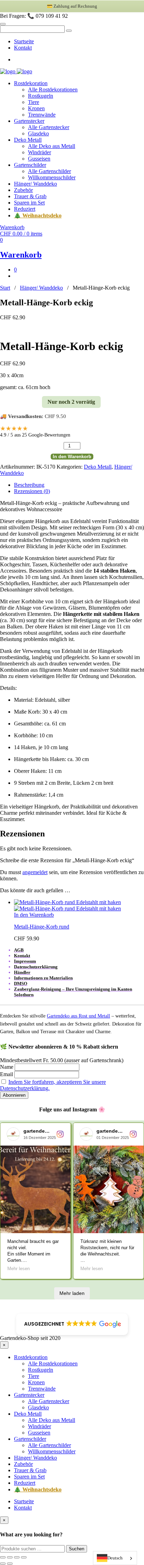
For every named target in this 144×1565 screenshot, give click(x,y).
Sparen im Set (29, 203)
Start (5, 288)
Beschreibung (29, 485)
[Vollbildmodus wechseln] (10, 1557)
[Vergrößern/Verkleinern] (3, 1557)
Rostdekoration (31, 83)
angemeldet (35, 872)
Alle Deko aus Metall (51, 146)
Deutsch (115, 1557)
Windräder (39, 152)
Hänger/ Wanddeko (35, 184)
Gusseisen (39, 159)
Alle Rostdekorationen (53, 89)
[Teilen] (17, 1557)
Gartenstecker (29, 121)
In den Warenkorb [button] (34, 915)
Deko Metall (28, 140)
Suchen (76, 1548)
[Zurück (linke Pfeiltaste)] (3, 1564)
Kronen (36, 108)
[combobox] (115, 1558)
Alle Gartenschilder (49, 171)
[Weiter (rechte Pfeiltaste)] (10, 1564)
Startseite (24, 41)
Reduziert (24, 209)
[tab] (79, 485)
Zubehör (23, 190)
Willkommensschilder (51, 177)
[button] (72, 1324)
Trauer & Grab (30, 196)
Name (6, 1067)
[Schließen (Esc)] (24, 1557)
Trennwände (42, 115)
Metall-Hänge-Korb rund (41, 927)
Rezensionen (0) (32, 491)
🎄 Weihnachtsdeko (38, 215)
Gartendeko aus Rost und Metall (78, 1016)
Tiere (33, 102)
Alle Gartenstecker (48, 127)
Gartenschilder (30, 165)
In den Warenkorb (72, 456)
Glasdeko (38, 133)
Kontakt (23, 48)
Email (6, 1074)
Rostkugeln (40, 96)
